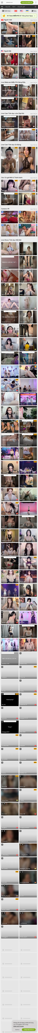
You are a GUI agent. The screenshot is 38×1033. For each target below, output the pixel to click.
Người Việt (8, 20)
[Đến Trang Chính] (11, 2)
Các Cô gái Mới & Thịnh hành (11, 177)
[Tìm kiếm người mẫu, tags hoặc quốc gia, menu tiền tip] (35, 7)
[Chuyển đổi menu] (2, 2)
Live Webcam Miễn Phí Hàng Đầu (13, 82)
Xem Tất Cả (33, 20)
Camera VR (5, 209)
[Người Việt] (15, 10)
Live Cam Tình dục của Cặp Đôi (12, 113)
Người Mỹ (7, 51)
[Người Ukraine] (27, 10)
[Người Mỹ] (21, 10)
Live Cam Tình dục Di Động (11, 145)
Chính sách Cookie (18, 1026)
